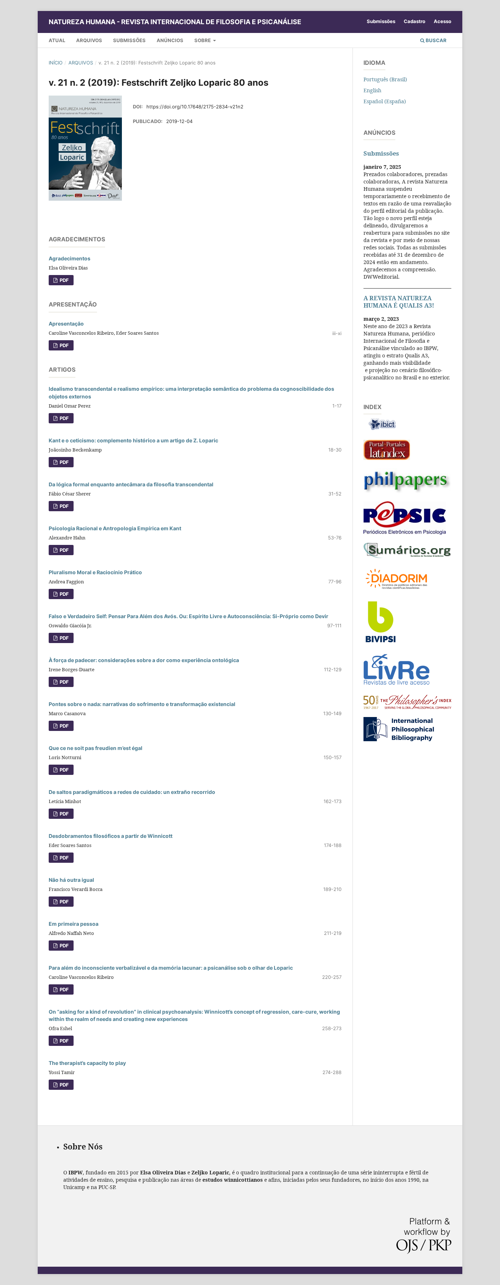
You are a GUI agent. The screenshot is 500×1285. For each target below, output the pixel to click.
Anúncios (170, 40)
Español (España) (384, 101)
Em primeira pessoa (73, 924)
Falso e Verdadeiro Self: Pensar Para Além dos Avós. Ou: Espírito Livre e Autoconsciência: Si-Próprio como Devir (188, 616)
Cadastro (414, 21)
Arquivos (89, 40)
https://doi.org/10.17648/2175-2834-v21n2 (194, 106)
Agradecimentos (69, 258)
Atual (57, 40)
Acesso (442, 21)
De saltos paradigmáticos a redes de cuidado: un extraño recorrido (132, 792)
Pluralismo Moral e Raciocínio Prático (95, 572)
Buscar (436, 40)
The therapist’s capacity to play (87, 1063)
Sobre (203, 40)
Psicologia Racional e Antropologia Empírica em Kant (115, 528)
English (372, 90)
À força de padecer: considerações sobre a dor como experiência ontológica (144, 660)
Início (56, 63)
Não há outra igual (71, 880)
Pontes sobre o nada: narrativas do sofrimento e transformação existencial (142, 704)
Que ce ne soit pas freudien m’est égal (95, 748)
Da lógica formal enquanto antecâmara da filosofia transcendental (131, 484)
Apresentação (66, 323)
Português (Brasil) (385, 79)
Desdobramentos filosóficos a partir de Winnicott (110, 836)
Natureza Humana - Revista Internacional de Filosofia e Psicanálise (175, 22)
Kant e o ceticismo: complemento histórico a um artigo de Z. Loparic (133, 440)
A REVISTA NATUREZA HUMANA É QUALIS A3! (398, 301)
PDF (64, 280)
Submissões (129, 40)
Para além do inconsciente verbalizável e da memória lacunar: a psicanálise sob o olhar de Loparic (171, 968)
